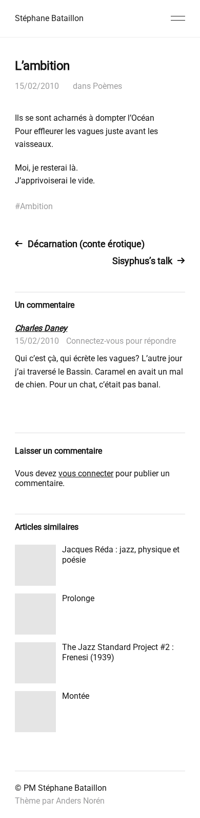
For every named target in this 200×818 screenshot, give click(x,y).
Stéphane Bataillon (49, 18)
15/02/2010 (37, 86)
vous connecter (85, 473)
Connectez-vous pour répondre (121, 341)
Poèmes (107, 86)
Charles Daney (41, 328)
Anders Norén (80, 801)
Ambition (36, 206)
